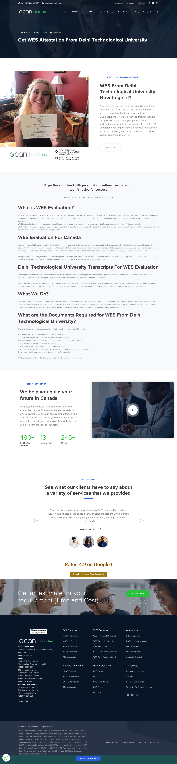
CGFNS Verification (71, 682)
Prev (35, 521)
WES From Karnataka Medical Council (35, 745)
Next (141, 521)
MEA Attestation (133, 646)
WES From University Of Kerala (56, 731)
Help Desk (119, 3)
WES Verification (70, 636)
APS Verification (69, 687)
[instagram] (136, 695)
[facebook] (128, 695)
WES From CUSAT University (105, 646)
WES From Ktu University (29, 734)
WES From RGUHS (49, 748)
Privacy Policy (142, 742)
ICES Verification (70, 652)
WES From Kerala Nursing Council (52, 742)
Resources (131, 3)
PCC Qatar (97, 676)
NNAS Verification (70, 671)
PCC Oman (98, 687)
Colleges (130, 676)
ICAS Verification (70, 641)
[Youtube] (153, 3)
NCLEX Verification (71, 676)
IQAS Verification (70, 646)
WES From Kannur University (105, 657)
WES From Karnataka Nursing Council (67, 745)
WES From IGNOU (39, 754)
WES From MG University (103, 641)
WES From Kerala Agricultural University (59, 736)
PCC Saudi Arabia (100, 682)
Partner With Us (24, 701)
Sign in (141, 3)
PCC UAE (97, 692)
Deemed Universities (135, 682)
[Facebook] (149, 3)
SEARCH (157, 12)
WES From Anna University (69, 748)
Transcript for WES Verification (139, 687)
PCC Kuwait (98, 671)
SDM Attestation (133, 652)
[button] (6, 758)
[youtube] (132, 695)
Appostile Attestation (135, 657)
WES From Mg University (51, 734)
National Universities (135, 671)
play (133, 410)
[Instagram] (157, 3)
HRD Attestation (133, 636)
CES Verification (69, 657)
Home (20, 33)
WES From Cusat (76, 731)
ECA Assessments (127, 742)
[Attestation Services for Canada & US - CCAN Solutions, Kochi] (32, 12)
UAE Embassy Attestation (137, 641)
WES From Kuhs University (30, 736)
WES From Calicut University (105, 652)
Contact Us (154, 742)
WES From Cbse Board (77, 742)
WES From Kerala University (105, 636)
